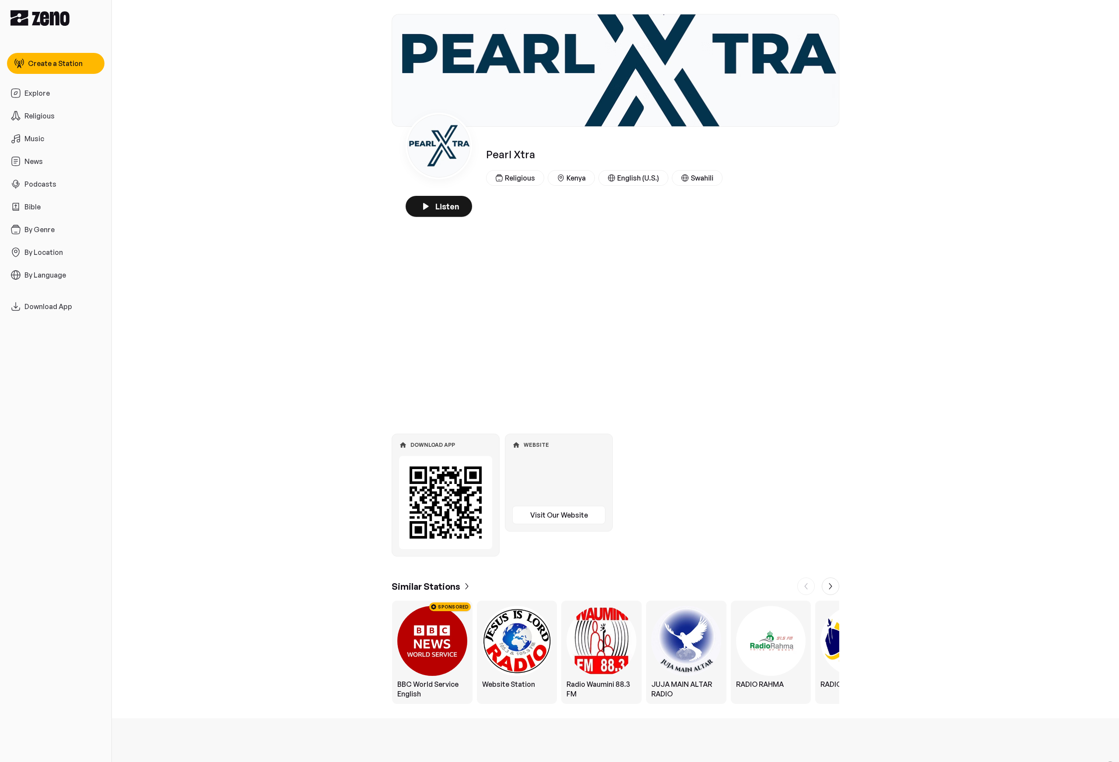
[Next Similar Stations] (830, 586)
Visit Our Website (559, 515)
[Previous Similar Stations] (806, 586)
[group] (615, 652)
